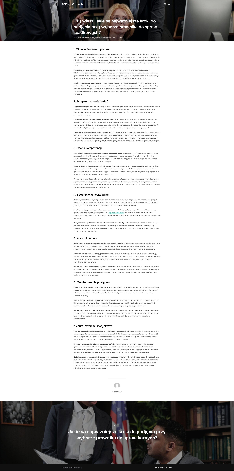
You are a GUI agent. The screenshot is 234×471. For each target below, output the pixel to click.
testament (107, 38)
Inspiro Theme (159, 467)
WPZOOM (169, 467)
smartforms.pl (72, 3)
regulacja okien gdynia (116, 213)
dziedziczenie (84, 38)
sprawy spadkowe (96, 38)
